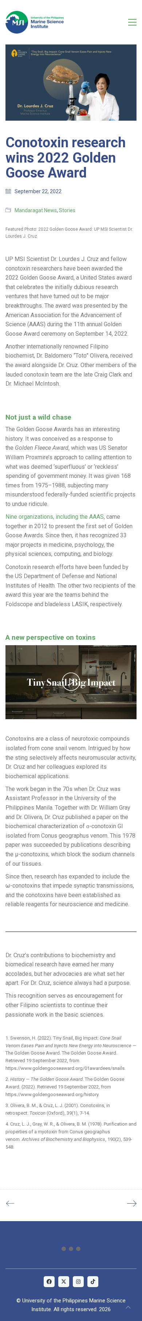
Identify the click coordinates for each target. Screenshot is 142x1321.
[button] (132, 22)
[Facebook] (49, 1281)
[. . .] (71, 1250)
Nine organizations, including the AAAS (54, 516)
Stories (67, 210)
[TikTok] (92, 1281)
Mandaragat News (36, 210)
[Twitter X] (63, 1281)
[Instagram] (78, 1281)
